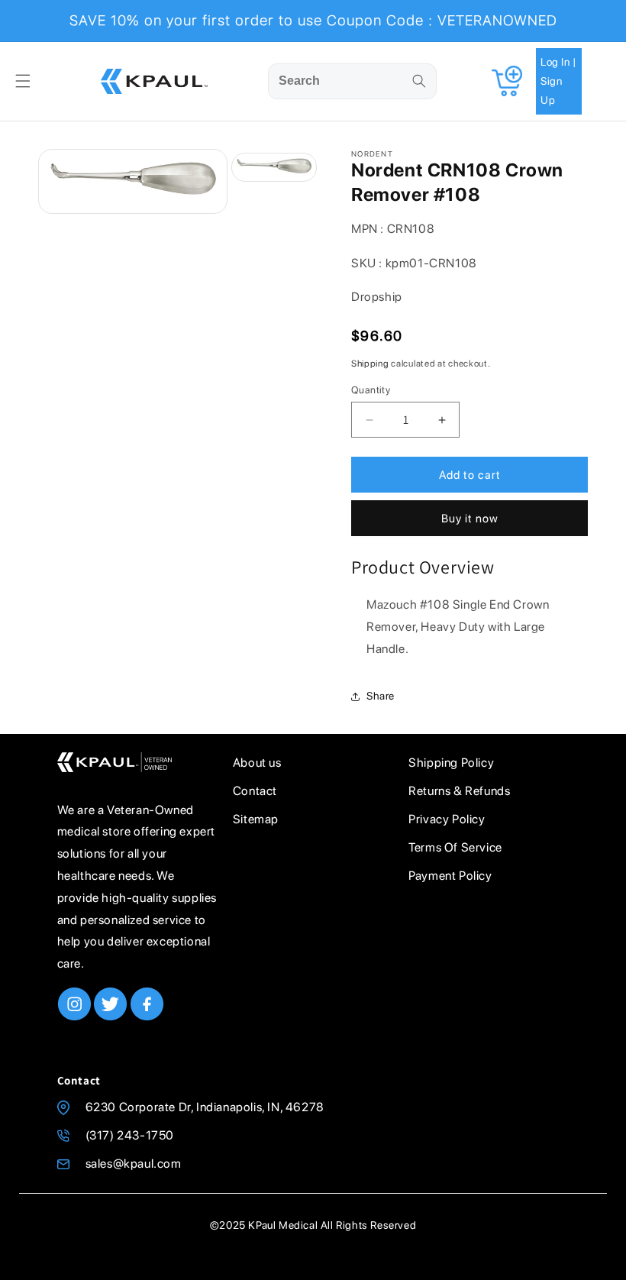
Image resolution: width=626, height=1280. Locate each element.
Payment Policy (450, 875)
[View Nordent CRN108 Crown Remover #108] (274, 167)
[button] (23, 81)
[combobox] (352, 81)
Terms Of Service (455, 847)
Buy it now (470, 518)
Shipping (370, 363)
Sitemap (256, 819)
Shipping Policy (451, 762)
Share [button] (380, 696)
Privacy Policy (446, 819)
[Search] (419, 81)
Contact (255, 791)
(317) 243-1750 (130, 1135)
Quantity (370, 390)
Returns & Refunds (459, 791)
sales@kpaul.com (134, 1163)
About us (257, 762)
